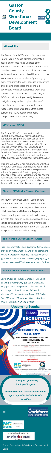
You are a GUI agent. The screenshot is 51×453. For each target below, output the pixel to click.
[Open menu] (48, 36)
